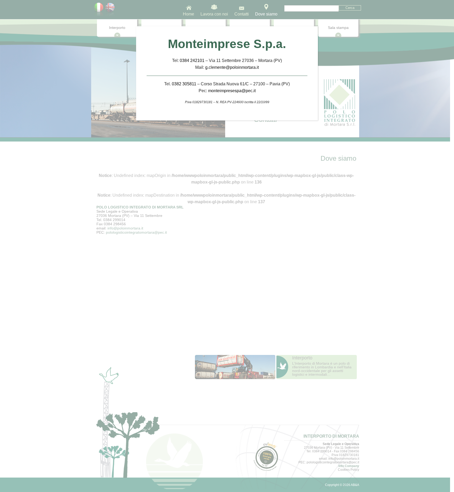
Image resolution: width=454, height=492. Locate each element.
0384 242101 (192, 60)
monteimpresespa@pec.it (232, 90)
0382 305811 (184, 84)
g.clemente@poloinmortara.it (232, 67)
